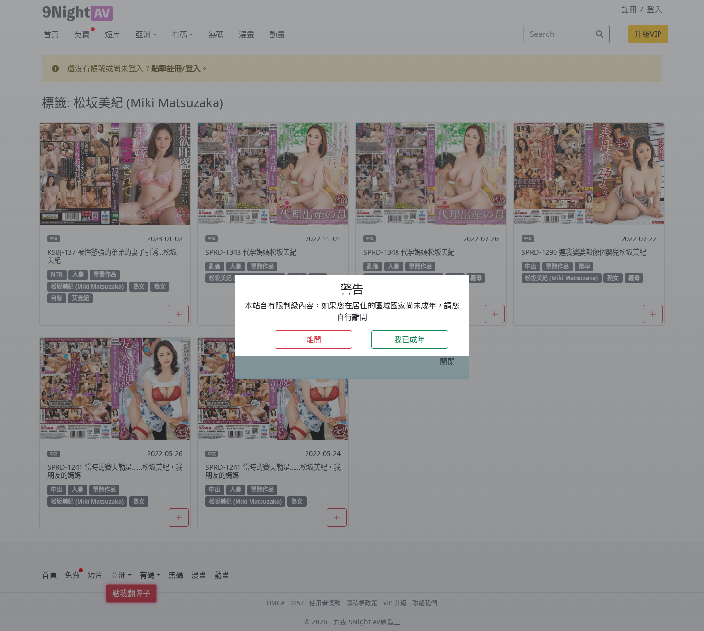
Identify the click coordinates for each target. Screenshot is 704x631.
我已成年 (409, 339)
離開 (313, 339)
